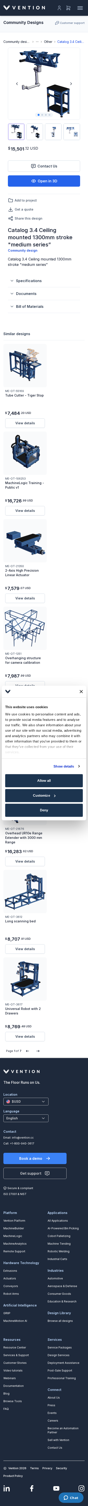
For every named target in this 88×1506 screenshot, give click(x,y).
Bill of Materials (30, 306)
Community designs (16, 42)
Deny (44, 810)
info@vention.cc (23, 1137)
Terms (34, 1468)
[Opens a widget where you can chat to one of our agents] (70, 1498)
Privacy (47, 1468)
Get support (30, 1173)
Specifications (29, 280)
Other (48, 42)
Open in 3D (47, 181)
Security (61, 1468)
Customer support (72, 23)
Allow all (44, 780)
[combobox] (26, 1101)
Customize (41, 795)
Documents (26, 293)
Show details (63, 766)
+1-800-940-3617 (22, 1143)
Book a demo (30, 1158)
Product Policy (13, 1476)
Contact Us (47, 166)
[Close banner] (81, 691)
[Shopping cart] (68, 7)
